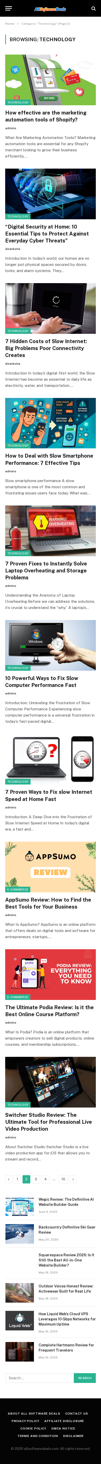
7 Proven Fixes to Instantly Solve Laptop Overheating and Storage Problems (46, 571)
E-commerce (17, 889)
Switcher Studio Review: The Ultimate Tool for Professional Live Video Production (48, 1122)
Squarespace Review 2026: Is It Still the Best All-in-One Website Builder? (66, 1260)
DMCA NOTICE (63, 1428)
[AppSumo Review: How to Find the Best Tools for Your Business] (50, 867)
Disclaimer (73, 1436)
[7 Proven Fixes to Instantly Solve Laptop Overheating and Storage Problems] (50, 531)
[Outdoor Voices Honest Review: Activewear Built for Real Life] (19, 1293)
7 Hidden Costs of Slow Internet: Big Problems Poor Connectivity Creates (46, 348)
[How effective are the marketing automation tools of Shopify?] (50, 80)
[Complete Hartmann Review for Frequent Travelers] (19, 1352)
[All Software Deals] (50, 8)
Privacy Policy (25, 1421)
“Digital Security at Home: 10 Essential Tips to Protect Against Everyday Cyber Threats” (47, 234)
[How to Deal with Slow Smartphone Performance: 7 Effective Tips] (50, 423)
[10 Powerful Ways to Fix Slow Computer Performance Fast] (50, 645)
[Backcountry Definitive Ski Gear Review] (19, 1234)
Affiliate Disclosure (64, 1421)
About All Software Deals (34, 1413)
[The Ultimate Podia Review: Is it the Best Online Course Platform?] (50, 974)
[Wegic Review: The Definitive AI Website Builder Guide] (19, 1206)
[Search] (93, 8)
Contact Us (76, 1413)
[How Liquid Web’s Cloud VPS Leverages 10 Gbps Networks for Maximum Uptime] (19, 1320)
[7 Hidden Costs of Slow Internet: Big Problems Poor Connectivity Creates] (50, 308)
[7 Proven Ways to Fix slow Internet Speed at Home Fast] (50, 759)
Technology (17, 102)
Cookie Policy (33, 1428)
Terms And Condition (37, 1436)
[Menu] (8, 8)
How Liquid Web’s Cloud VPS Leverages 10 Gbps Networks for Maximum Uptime (67, 1319)
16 (63, 1179)
